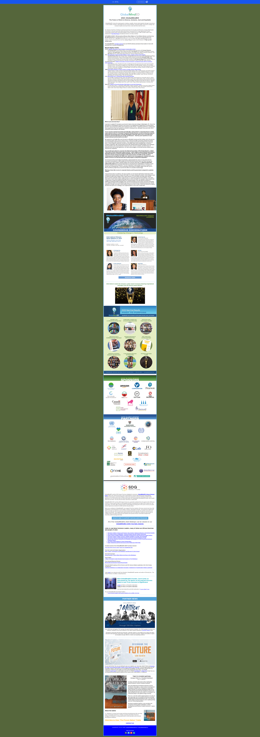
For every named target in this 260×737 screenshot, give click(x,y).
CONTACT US (130, 723)
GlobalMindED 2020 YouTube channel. (130, 524)
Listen (119, 585)
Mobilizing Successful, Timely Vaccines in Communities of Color (122, 49)
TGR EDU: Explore (146, 630)
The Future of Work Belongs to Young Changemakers (119, 541)
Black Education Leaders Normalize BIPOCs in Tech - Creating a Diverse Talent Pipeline (126, 54)
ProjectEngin (137, 670)
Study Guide (113, 670)
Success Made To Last (144, 589)
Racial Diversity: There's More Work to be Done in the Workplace (120, 555)
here (109, 572)
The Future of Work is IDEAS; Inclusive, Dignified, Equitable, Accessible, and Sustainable (127, 536)
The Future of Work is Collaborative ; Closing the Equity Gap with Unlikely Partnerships (127, 534)
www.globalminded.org (143, 727)
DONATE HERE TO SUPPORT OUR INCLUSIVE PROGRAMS (130, 518)
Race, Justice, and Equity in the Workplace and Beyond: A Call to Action (122, 551)
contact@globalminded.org (131, 727)
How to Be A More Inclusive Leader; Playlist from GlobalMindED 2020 (119, 547)
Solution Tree (144, 670)
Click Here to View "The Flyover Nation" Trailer (123, 720)
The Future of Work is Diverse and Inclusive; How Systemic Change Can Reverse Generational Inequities (131, 532)
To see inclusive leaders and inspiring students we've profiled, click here (123, 593)
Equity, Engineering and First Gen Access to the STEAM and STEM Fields (124, 542)
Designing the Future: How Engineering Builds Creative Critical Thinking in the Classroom (130, 666)
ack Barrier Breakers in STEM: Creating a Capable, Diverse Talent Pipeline (125, 69)
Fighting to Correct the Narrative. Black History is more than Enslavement (125, 84)
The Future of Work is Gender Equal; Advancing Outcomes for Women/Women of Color (127, 537)
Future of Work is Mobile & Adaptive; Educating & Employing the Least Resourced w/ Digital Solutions (130, 535)
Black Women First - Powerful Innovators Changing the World (121, 76)
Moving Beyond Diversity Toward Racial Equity (116, 562)
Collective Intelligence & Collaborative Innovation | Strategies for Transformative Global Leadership (128, 567)
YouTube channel (118, 43)
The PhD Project (115, 33)
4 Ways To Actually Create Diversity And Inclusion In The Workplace (121, 558)
